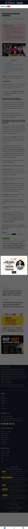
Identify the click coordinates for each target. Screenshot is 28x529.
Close (14, 272)
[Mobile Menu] (25, 6)
